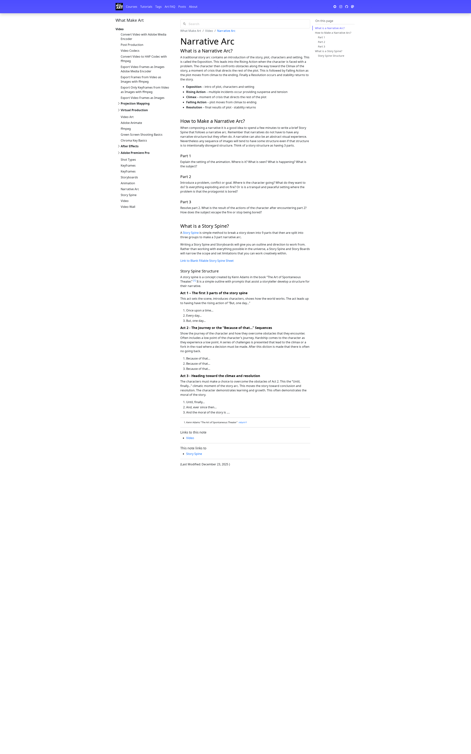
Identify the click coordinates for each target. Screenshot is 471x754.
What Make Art (130, 20)
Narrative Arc (130, 189)
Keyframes (128, 165)
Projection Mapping (135, 103)
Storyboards (129, 177)
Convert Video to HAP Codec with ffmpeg (144, 58)
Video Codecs (130, 51)
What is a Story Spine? (328, 51)
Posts (182, 7)
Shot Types (128, 160)
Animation (128, 183)
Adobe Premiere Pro (135, 153)
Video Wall (128, 207)
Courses (131, 7)
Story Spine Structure (331, 55)
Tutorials (146, 7)
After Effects (130, 146)
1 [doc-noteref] (194, 280)
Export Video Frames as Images (142, 98)
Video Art (127, 117)
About (193, 7)
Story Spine (129, 195)
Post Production (132, 45)
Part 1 (321, 37)
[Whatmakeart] (119, 6)
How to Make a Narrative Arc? (333, 32)
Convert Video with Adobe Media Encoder (143, 36)
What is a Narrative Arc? (330, 28)
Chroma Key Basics (134, 140)
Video (125, 201)
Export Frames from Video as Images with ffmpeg (141, 79)
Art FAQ (170, 7)
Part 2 (321, 42)
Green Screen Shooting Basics (141, 135)
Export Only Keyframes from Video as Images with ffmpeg (145, 89)
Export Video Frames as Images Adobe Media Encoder (142, 69)
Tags (158, 7)
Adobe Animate (131, 123)
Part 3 (321, 46)
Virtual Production (134, 110)
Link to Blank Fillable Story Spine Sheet (207, 261)
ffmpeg (126, 129)
